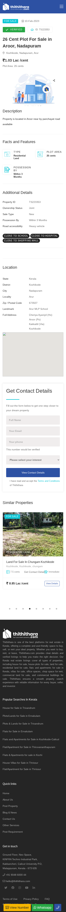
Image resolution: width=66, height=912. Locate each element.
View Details (52, 583)
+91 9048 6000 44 (15, 874)
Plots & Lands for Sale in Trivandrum (23, 723)
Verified (16, 29)
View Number (19, 907)
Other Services (11, 825)
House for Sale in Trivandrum (19, 707)
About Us (8, 799)
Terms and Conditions (49, 481)
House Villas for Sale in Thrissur (20, 762)
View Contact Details (33, 472)
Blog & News (10, 812)
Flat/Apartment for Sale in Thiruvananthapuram (29, 747)
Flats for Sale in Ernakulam (18, 731)
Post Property (10, 806)
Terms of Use (10, 899)
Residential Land (18, 552)
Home (6, 793)
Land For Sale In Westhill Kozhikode (29, 561)
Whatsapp (43, 907)
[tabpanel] (33, 558)
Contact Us (9, 818)
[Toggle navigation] (61, 7)
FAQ (47, 899)
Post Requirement (13, 831)
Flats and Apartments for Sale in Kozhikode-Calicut (31, 739)
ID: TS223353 (42, 29)
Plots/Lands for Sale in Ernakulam (21, 715)
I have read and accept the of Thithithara (35, 483)
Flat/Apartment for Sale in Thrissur (22, 769)
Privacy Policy (31, 899)
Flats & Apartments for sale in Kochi (22, 755)
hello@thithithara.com (17, 881)
